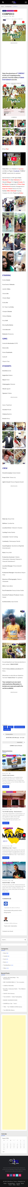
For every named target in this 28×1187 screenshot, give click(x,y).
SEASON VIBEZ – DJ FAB (8, 882)
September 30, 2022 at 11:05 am (12, 907)
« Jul (3, 1151)
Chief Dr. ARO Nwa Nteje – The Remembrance (11, 978)
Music (4, 828)
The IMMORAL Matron (9, 1010)
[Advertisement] (14, 57)
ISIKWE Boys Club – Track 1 (9, 848)
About (4, 953)
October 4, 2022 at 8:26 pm (10, 923)
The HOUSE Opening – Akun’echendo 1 (12, 811)
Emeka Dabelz (7, 729)
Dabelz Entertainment (19, 726)
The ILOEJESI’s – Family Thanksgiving (12, 996)
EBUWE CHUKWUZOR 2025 (10, 1000)
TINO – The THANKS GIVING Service (12, 1006)
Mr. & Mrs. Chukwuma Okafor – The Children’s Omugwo (14, 989)
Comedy (4, 10)
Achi (5, 726)
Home (5, 1183)
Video (16, 10)
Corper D (10, 726)
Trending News (10, 10)
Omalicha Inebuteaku (8, 985)
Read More (5, 786)
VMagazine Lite (21, 1181)
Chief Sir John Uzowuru (8, 775)
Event (4, 755)
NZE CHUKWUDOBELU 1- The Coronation (13, 982)
